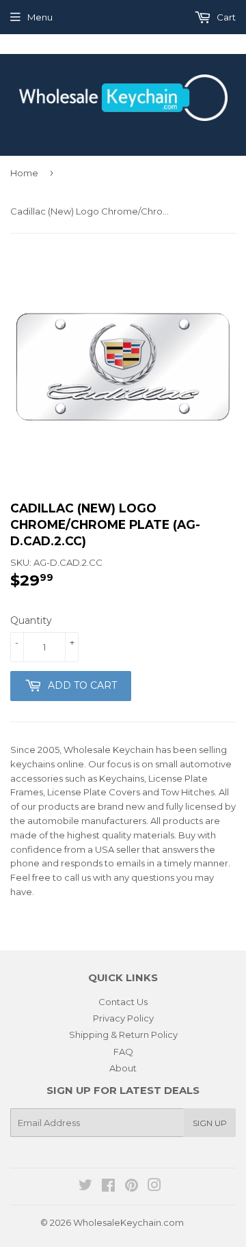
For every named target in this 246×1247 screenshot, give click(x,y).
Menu (40, 17)
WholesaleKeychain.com (128, 1222)
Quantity (31, 620)
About (123, 1068)
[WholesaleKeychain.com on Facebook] (108, 1186)
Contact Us (123, 1001)
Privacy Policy (123, 1018)
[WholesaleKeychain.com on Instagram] (154, 1186)
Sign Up (210, 1123)
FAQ (123, 1051)
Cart (225, 17)
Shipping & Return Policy (123, 1034)
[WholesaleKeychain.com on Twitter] (85, 1186)
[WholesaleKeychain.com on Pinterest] (131, 1186)
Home (24, 172)
